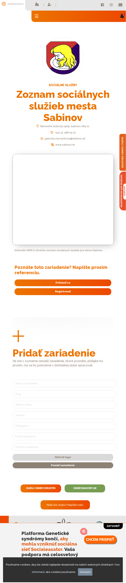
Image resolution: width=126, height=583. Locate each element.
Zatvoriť (113, 526)
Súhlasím (85, 571)
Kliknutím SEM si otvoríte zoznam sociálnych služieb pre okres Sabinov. (59, 250)
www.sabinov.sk (65, 144)
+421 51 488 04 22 (65, 132)
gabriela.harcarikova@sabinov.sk (64, 138)
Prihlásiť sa (63, 282)
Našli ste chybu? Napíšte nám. (65, 504)
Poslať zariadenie (63, 465)
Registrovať (63, 291)
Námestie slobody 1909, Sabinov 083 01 (64, 126)
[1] (122, 20)
